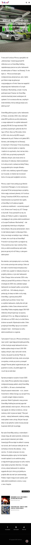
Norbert (12, 35)
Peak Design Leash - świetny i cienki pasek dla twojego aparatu (19, 508)
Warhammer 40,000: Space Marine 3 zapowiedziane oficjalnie (19, 498)
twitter (24, 529)
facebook (7, 529)
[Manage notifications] (27, 541)
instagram (16, 529)
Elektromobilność (15, 16)
